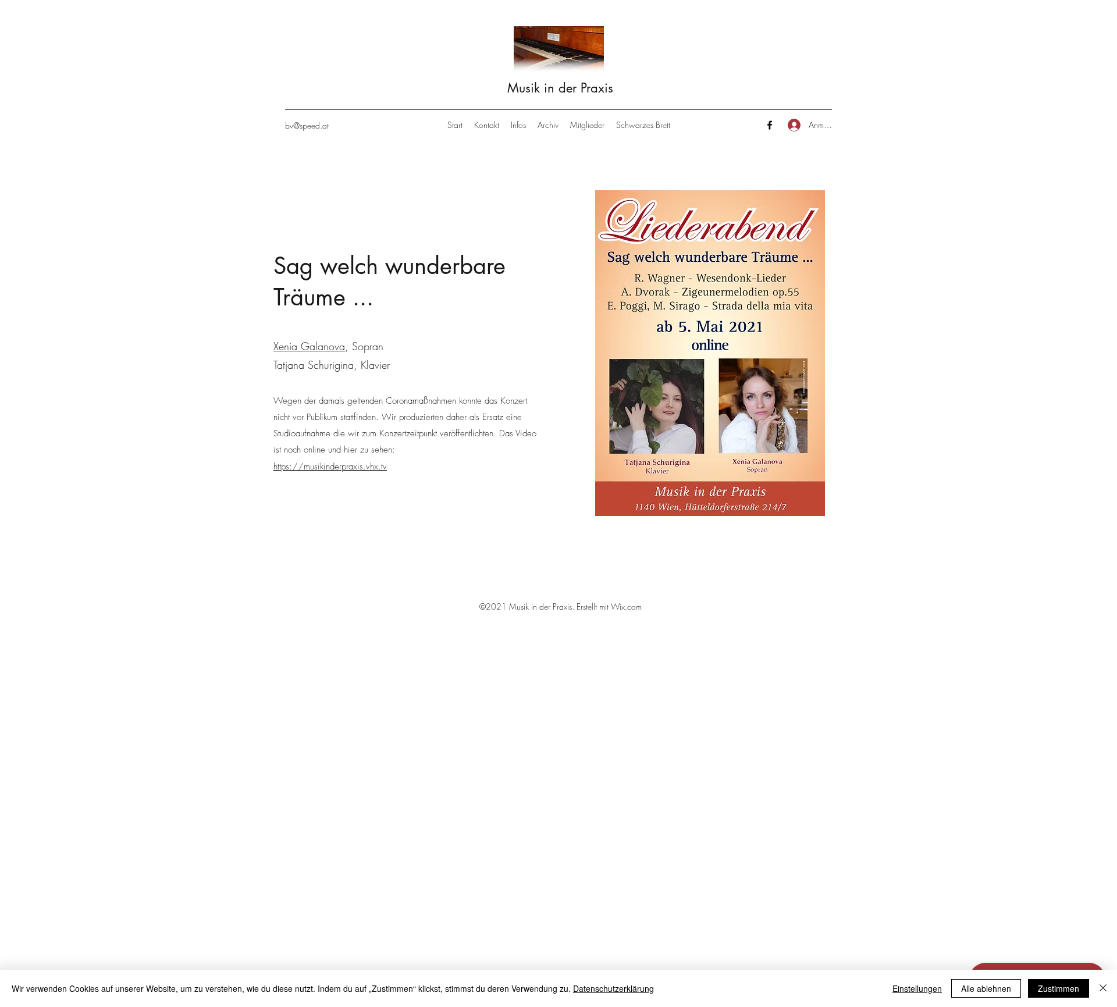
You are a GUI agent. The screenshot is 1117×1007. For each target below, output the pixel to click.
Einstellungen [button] (917, 988)
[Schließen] (1103, 988)
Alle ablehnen (986, 988)
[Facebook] (770, 125)
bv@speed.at (307, 125)
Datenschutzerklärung (613, 988)
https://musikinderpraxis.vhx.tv (330, 466)
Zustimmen (1058, 988)
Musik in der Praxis (560, 88)
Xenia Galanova (309, 346)
